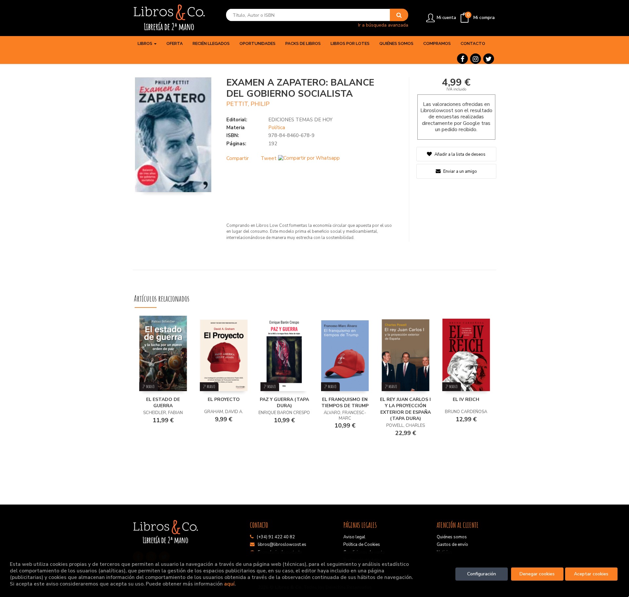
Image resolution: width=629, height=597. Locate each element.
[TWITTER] (488, 58)
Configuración (481, 574)
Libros (145, 43)
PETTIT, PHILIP (248, 104)
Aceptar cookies (591, 574)
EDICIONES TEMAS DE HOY (300, 119)
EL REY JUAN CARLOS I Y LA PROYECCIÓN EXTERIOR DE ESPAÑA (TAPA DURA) (405, 409)
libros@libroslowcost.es (282, 544)
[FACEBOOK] (462, 58)
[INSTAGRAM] (475, 58)
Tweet (268, 158)
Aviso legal (354, 537)
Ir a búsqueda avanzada (383, 25)
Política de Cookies (361, 544)
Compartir (237, 158)
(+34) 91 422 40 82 (276, 537)
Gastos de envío (452, 544)
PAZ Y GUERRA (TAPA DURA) (284, 402)
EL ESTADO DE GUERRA (163, 402)
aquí (229, 583)
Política (276, 127)
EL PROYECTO (224, 399)
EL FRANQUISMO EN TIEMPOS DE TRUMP (345, 402)
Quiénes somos (452, 537)
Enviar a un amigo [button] (459, 171)
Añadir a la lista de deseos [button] (460, 154)
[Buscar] (399, 15)
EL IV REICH (466, 399)
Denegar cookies (537, 574)
